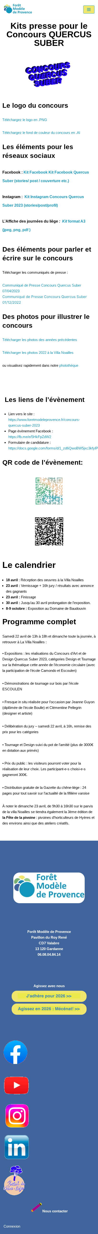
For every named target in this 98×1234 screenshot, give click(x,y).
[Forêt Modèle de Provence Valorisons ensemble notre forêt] (18, 9)
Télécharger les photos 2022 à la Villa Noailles (38, 353)
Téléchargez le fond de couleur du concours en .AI (41, 133)
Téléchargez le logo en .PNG (24, 120)
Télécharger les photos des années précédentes (39, 340)
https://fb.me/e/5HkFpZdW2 (29, 437)
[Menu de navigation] (88, 9)
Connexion (12, 1226)
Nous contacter (55, 1211)
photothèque (69, 365)
